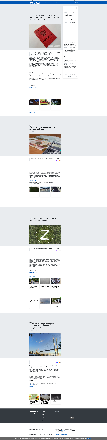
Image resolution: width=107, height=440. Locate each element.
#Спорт (73, 12)
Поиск (43, 420)
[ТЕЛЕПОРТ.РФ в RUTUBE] (76, 0)
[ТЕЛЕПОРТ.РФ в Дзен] (74, 0)
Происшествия (32, 276)
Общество (31, 386)
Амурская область (52, 2)
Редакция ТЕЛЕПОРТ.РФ (33, 87)
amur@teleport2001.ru (46, 432)
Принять (89, 438)
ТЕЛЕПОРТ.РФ (31, 183)
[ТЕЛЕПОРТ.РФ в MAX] (70, 0)
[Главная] (34, 3)
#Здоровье (73, 42)
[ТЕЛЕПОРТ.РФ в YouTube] (77, 0)
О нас (43, 417)
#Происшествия (73, 47)
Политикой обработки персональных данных (80, 438)
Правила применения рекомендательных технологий (62, 432)
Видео (43, 414)
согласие (28, 438)
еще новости (70, 76)
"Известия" (54, 257)
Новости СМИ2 (32, 112)
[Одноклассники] (59, 54)
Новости (42, 2)
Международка (32, 91)
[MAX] (56, 54)
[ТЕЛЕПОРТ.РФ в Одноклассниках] (73, 0)
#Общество (73, 22)
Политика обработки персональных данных (61, 434)
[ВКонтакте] (57, 54)
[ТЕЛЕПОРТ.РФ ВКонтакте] (72, 0)
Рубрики (46, 2)
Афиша (57, 2)
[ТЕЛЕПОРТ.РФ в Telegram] (71, 0)
